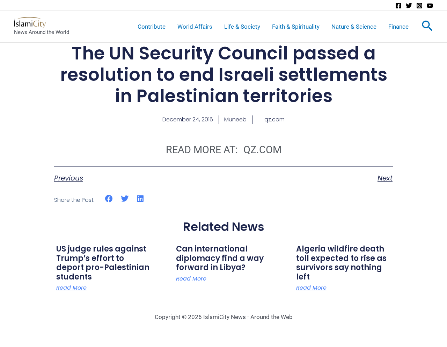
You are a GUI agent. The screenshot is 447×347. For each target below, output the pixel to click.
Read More (71, 288)
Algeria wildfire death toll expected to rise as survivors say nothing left (341, 262)
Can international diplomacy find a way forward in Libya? (220, 258)
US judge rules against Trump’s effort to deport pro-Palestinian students (102, 262)
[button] (109, 199)
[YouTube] (430, 5)
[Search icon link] (427, 27)
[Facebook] (398, 5)
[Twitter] (409, 5)
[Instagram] (419, 5)
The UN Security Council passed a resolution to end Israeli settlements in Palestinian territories (223, 74)
